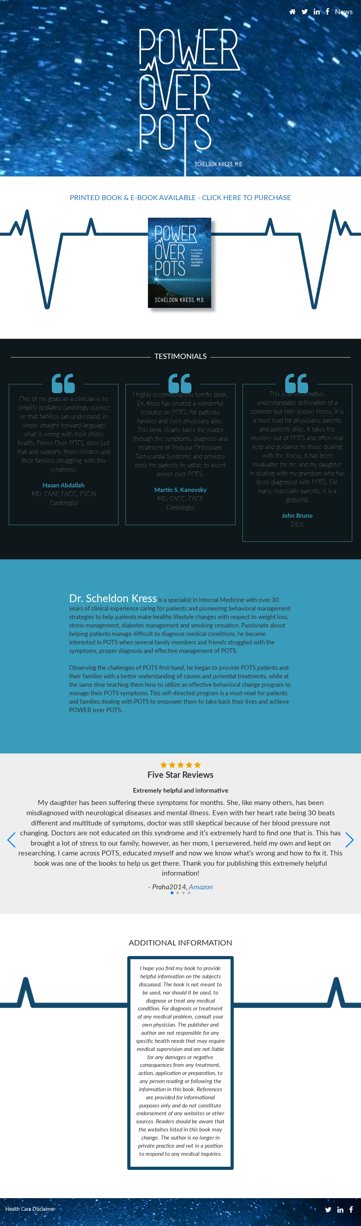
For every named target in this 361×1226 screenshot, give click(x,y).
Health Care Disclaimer (30, 1209)
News (344, 12)
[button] (12, 840)
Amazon (201, 887)
